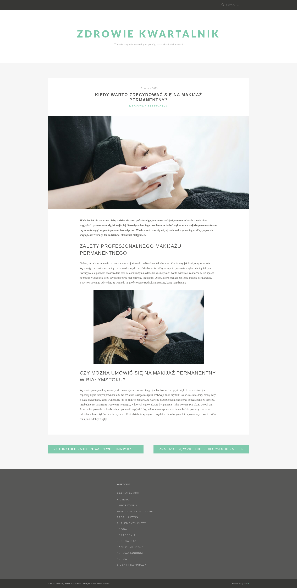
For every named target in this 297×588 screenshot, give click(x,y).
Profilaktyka (128, 517)
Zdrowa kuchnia (130, 553)
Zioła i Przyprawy (131, 564)
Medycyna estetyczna (148, 106)
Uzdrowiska (126, 541)
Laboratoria (127, 505)
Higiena (123, 499)
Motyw (106, 583)
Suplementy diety (131, 523)
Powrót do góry (240, 583)
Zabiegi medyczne (131, 547)
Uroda (122, 529)
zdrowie (123, 559)
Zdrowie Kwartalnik (148, 34)
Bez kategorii (128, 492)
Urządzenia (126, 535)
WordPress (76, 583)
